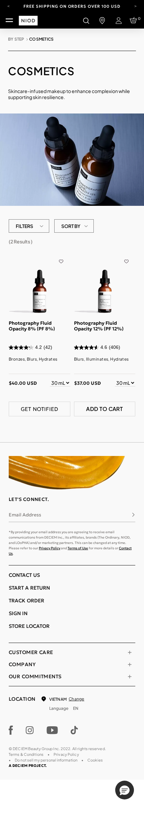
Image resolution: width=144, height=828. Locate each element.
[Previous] (8, 5)
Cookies (95, 760)
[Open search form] (86, 20)
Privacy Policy (49, 548)
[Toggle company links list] (130, 664)
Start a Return (29, 588)
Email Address (25, 515)
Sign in (18, 613)
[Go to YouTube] (52, 730)
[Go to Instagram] (30, 730)
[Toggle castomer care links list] (130, 652)
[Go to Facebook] (11, 730)
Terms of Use (78, 548)
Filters (24, 226)
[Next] (135, 5)
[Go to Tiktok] (74, 730)
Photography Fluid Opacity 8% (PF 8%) (32, 326)
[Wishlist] (61, 256)
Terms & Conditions (26, 754)
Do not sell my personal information (46, 760)
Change (76, 698)
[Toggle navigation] (9, 20)
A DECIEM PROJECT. (28, 765)
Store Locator (29, 626)
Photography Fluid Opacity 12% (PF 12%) (99, 326)
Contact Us (24, 575)
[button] (124, 790)
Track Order (26, 600)
